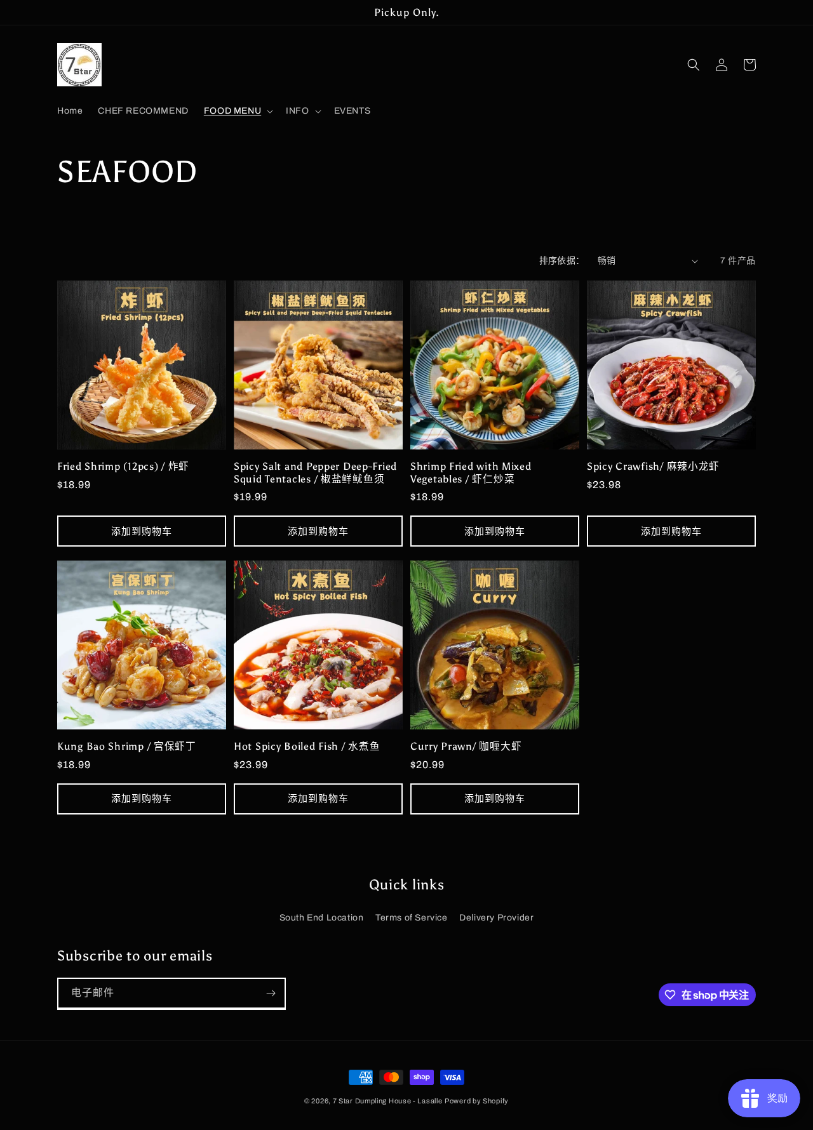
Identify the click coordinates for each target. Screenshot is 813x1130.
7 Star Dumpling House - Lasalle (388, 1101)
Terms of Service (411, 917)
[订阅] (271, 993)
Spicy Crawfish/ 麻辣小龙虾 (653, 466)
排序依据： (562, 260)
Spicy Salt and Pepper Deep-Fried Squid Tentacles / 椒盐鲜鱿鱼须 (315, 472)
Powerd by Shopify (477, 1101)
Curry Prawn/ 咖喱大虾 (465, 746)
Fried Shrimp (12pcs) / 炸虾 (123, 466)
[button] (237, 111)
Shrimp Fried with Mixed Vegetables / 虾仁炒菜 (471, 472)
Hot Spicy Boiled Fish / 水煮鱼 (307, 746)
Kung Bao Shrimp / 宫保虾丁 (126, 746)
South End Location (321, 917)
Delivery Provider (496, 917)
